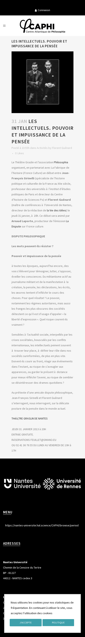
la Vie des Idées (56, 210)
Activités (42, 148)
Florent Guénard (62, 148)
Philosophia (61, 162)
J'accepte (26, 622)
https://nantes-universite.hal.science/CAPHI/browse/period (42, 525)
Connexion (44, 10)
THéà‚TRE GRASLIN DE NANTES (30, 418)
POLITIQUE (58, 622)
